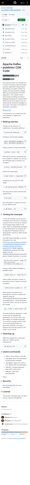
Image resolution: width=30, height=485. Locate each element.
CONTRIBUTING (11, 385)
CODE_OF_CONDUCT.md (12, 42)
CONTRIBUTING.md (10, 46)
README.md (8, 52)
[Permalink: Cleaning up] (1, 333)
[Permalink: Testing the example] (1, 214)
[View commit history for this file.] (26, 25)
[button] (25, 132)
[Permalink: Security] (1, 381)
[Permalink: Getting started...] (1, 121)
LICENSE (7, 49)
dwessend (8, 25)
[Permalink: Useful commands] (1, 352)
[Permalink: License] (1, 391)
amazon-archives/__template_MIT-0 (17, 438)
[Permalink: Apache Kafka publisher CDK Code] (1, 67)
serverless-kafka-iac (10, 39)
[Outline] (27, 57)
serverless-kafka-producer (11, 10)
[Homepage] (15, 2)
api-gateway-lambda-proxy (12, 32)
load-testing (8, 35)
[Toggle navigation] (2, 2)
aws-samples (8, 8)
